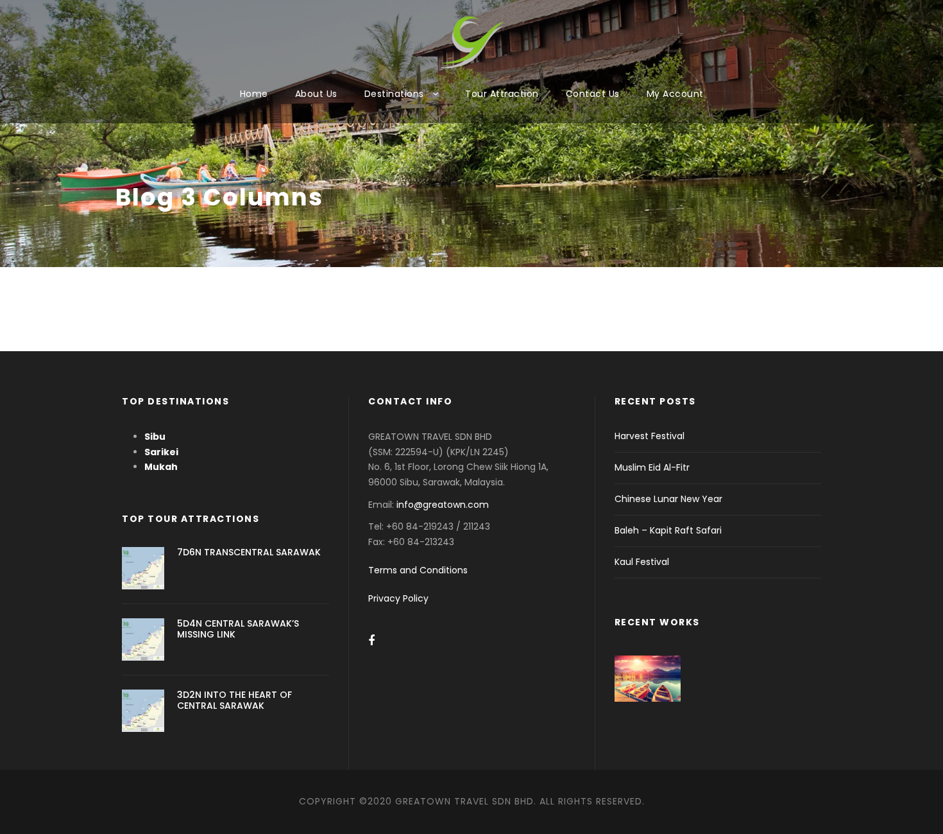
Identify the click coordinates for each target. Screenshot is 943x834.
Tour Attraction (502, 93)
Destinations (394, 93)
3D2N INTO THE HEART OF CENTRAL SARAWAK (234, 700)
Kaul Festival (642, 561)
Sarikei (161, 452)
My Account (675, 93)
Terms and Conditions (418, 570)
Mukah (161, 466)
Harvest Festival (649, 436)
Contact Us (593, 93)
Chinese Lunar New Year (668, 498)
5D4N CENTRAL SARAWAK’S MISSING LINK (238, 629)
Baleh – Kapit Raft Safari (668, 530)
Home (254, 93)
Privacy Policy (398, 598)
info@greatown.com (443, 504)
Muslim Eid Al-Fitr (652, 467)
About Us (316, 93)
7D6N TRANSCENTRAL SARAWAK (249, 552)
